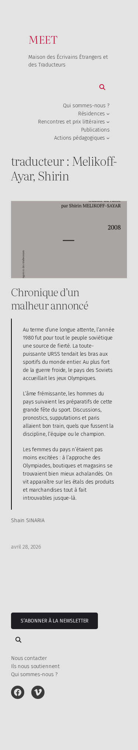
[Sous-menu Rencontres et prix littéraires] (108, 121)
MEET (42, 39)
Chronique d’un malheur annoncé (49, 298)
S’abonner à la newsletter (54, 621)
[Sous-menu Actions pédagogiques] (108, 138)
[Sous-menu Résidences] (108, 113)
